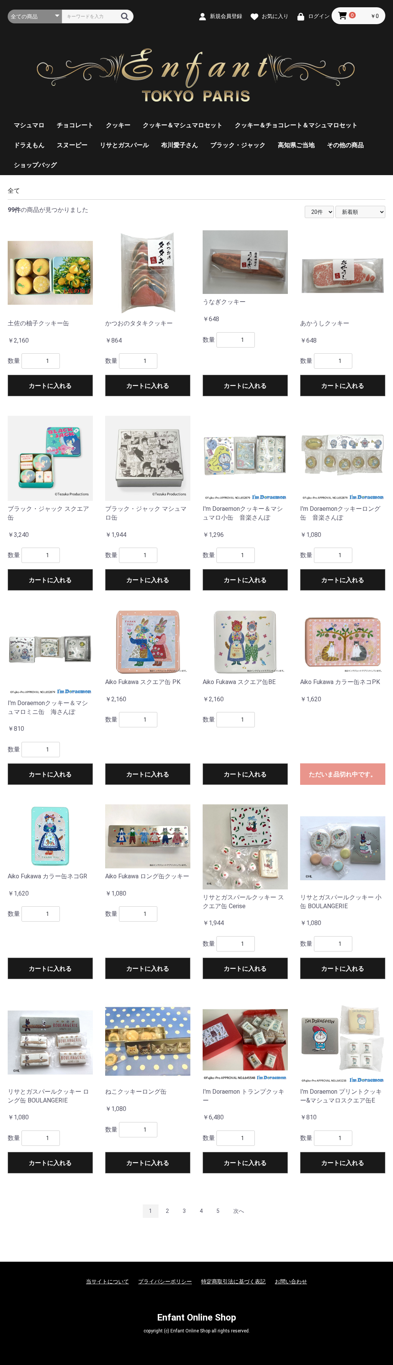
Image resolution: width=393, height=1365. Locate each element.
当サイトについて (107, 1281)
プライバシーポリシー (165, 1281)
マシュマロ (29, 125)
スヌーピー (72, 145)
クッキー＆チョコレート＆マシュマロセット (296, 125)
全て (14, 190)
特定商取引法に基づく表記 (233, 1281)
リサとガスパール (124, 145)
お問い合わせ (291, 1281)
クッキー (118, 125)
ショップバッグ (35, 165)
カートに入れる (50, 385)
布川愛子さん (179, 145)
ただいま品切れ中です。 (342, 774)
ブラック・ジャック (238, 145)
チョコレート (75, 125)
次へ (238, 1211)
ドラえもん (29, 145)
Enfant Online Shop (196, 1317)
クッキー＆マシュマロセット (183, 125)
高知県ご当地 (296, 145)
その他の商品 (345, 145)
